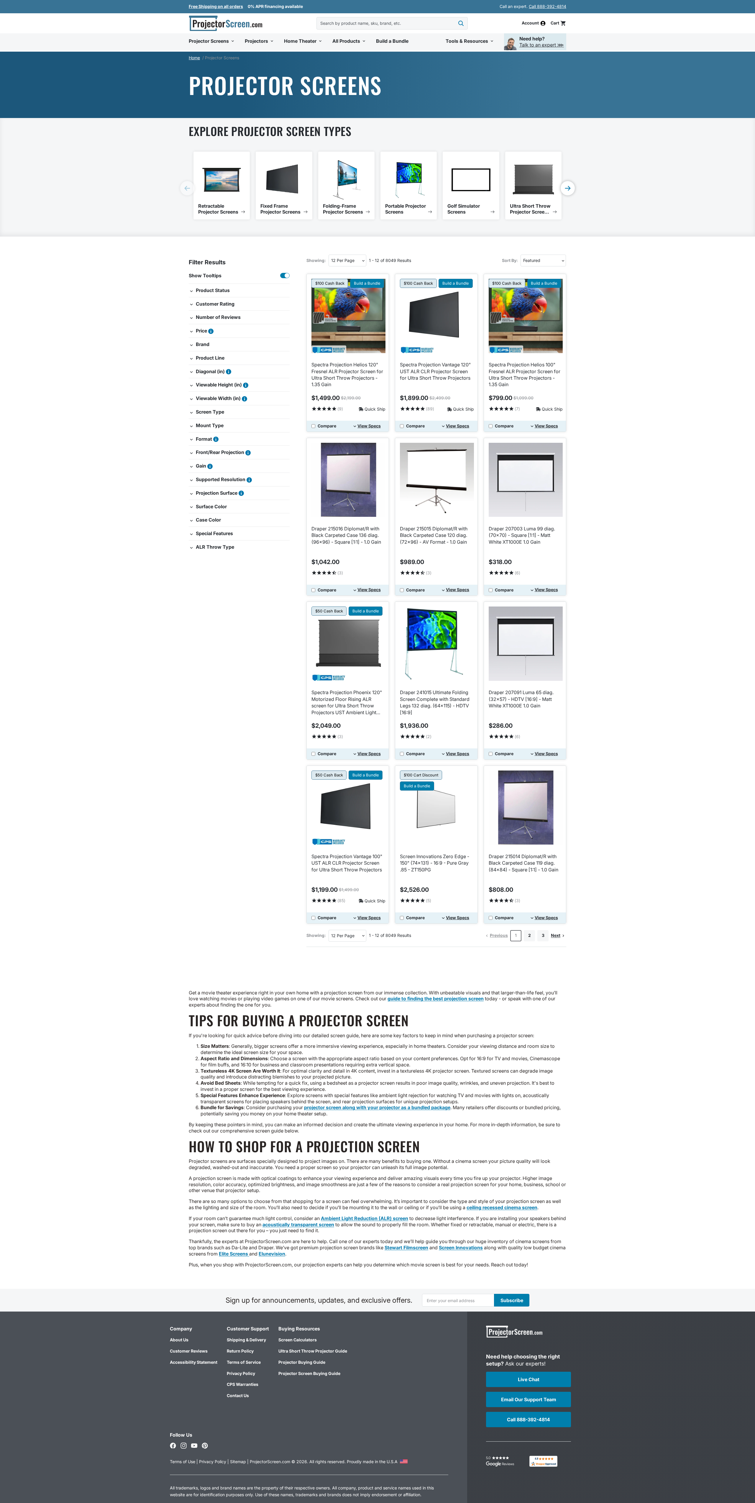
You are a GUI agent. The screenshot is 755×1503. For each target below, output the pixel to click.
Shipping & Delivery (246, 1339)
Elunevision (272, 1254)
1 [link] (516, 935)
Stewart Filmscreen (406, 1247)
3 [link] (543, 935)
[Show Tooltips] (285, 275)
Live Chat (528, 1379)
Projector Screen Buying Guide (309, 1373)
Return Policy (240, 1350)
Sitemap (238, 1461)
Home (194, 57)
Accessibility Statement (193, 1362)
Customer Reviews (189, 1350)
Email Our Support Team (528, 1399)
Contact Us (238, 1395)
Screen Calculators (297, 1339)
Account (530, 23)
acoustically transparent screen (298, 1224)
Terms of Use (182, 1461)
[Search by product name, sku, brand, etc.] (461, 23)
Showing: (316, 260)
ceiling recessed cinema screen (502, 1207)
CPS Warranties (242, 1384)
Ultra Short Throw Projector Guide (312, 1350)
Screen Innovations (461, 1247)
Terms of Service (244, 1362)
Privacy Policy (241, 1373)
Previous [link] (499, 935)
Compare (327, 425)
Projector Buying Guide (301, 1362)
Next (555, 935)
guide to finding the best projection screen (436, 999)
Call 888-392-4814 (547, 6)
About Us (179, 1339)
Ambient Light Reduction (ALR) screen (364, 1218)
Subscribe (511, 1300)
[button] (558, 23)
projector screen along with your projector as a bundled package (377, 1107)
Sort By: (510, 260)
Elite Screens (234, 1254)
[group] (221, 185)
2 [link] (529, 935)
